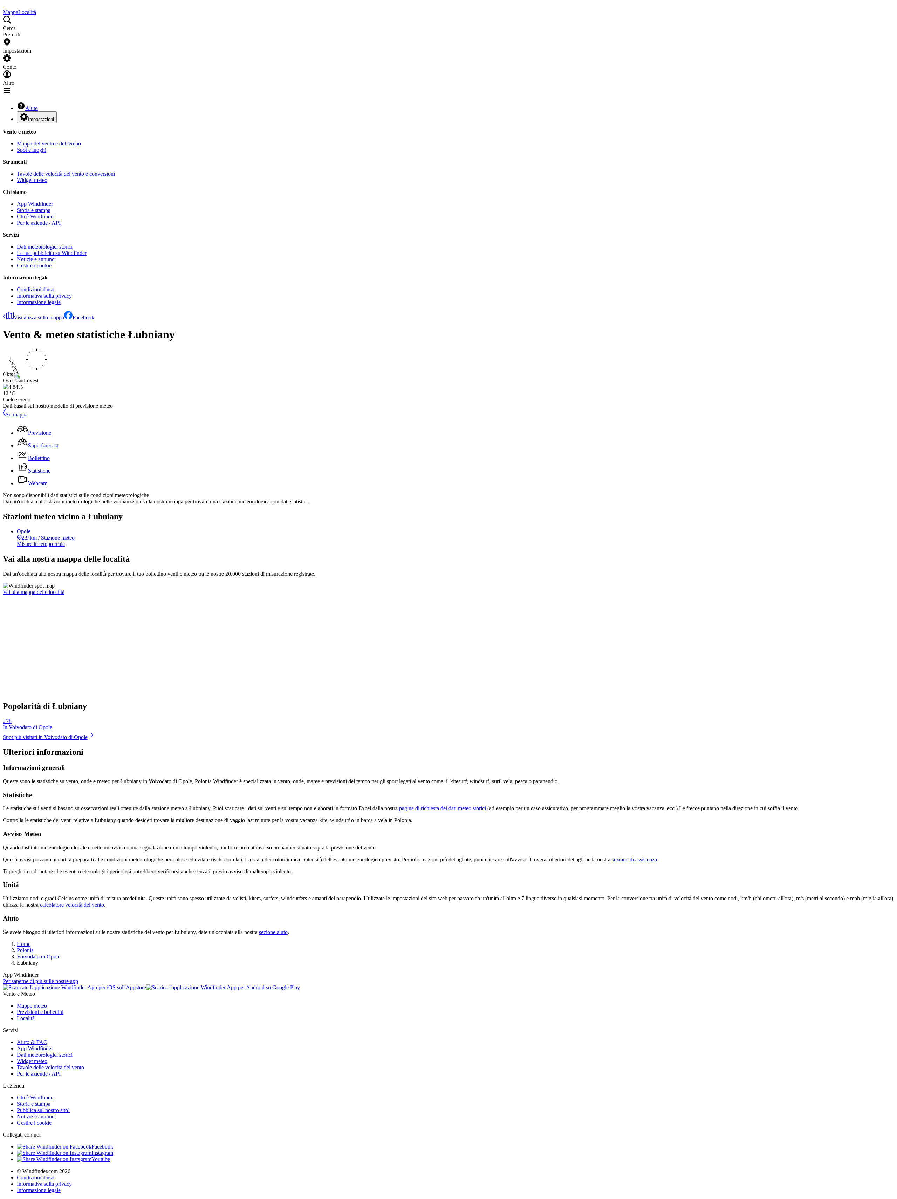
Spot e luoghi (31, 150)
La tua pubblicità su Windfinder (52, 253)
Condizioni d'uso (35, 289)
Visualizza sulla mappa (39, 317)
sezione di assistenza (634, 859)
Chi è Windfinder (36, 216)
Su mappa (17, 415)
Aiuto (31, 108)
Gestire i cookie (34, 266)
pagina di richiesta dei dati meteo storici (442, 808)
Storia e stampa (33, 210)
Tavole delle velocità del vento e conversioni (66, 174)
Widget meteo (32, 180)
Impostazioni (41, 119)
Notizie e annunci (36, 259)
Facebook (83, 317)
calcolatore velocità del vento (72, 905)
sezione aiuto (273, 932)
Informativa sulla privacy (44, 296)
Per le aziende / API (39, 223)
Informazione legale (39, 302)
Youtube (100, 1159)
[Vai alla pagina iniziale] (3, 6)
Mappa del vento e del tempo (49, 144)
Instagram (102, 1153)
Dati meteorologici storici (45, 247)
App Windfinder (35, 204)
